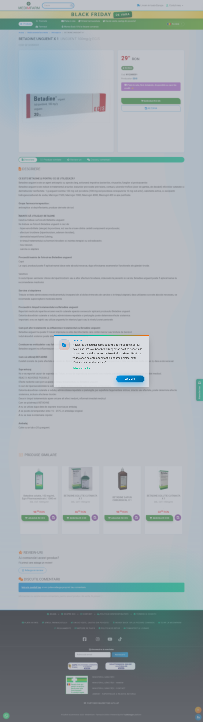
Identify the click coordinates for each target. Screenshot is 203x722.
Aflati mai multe (81, 368)
